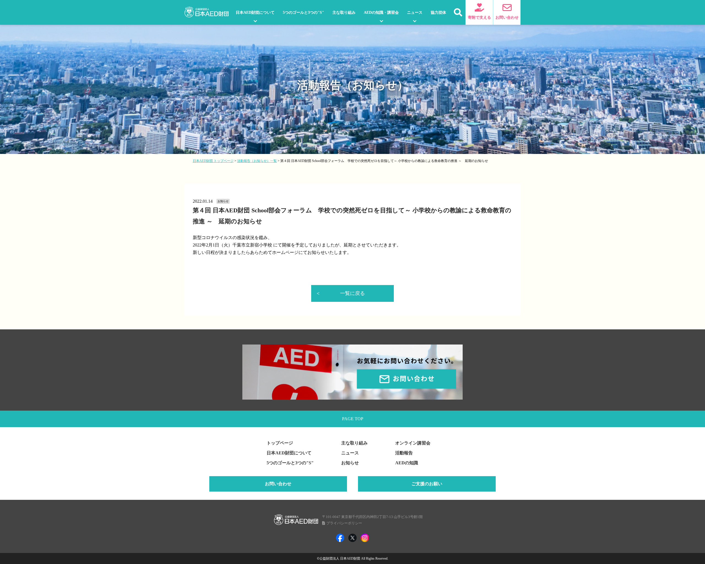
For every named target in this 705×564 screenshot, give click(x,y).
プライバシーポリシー (344, 523)
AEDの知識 (406, 462)
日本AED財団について (255, 12)
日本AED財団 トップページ (213, 161)
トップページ (280, 443)
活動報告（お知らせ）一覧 (257, 161)
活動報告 (404, 453)
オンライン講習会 (412, 443)
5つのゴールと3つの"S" (303, 12)
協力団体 (438, 12)
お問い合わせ (278, 483)
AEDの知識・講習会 (381, 12)
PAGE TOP (352, 418)
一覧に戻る (352, 293)
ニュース (414, 12)
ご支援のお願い (426, 483)
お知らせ (350, 462)
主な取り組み (344, 12)
